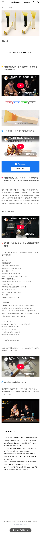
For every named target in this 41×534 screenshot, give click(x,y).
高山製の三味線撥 (7, 389)
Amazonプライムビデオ (9, 329)
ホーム (4, 8)
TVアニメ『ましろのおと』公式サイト (12, 340)
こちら (25, 389)
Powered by (18, 524)
